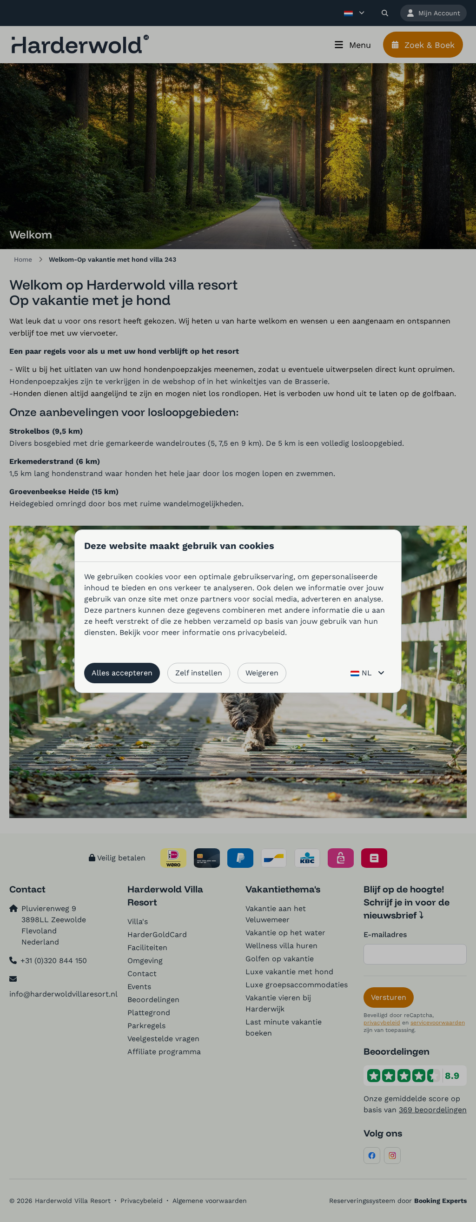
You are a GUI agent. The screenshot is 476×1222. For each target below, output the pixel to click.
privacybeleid (261, 632)
